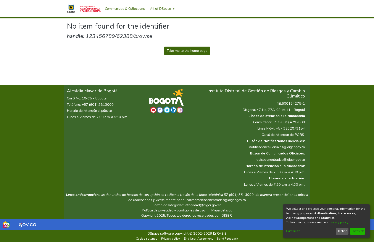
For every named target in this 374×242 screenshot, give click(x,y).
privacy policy (339, 222)
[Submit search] (284, 8)
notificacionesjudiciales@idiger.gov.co (277, 147)
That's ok (357, 231)
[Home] (84, 8)
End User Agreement (198, 239)
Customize (293, 231)
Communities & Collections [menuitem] (125, 8)
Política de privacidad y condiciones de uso (173, 210)
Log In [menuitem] (299, 8)
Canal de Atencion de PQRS (283, 134)
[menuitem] (161, 8)
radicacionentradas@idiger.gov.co (280, 159)
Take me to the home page (187, 50)
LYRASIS (220, 233)
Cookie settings (146, 239)
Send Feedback (227, 239)
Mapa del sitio (221, 210)
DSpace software (160, 233)
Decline (342, 231)
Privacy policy (170, 239)
